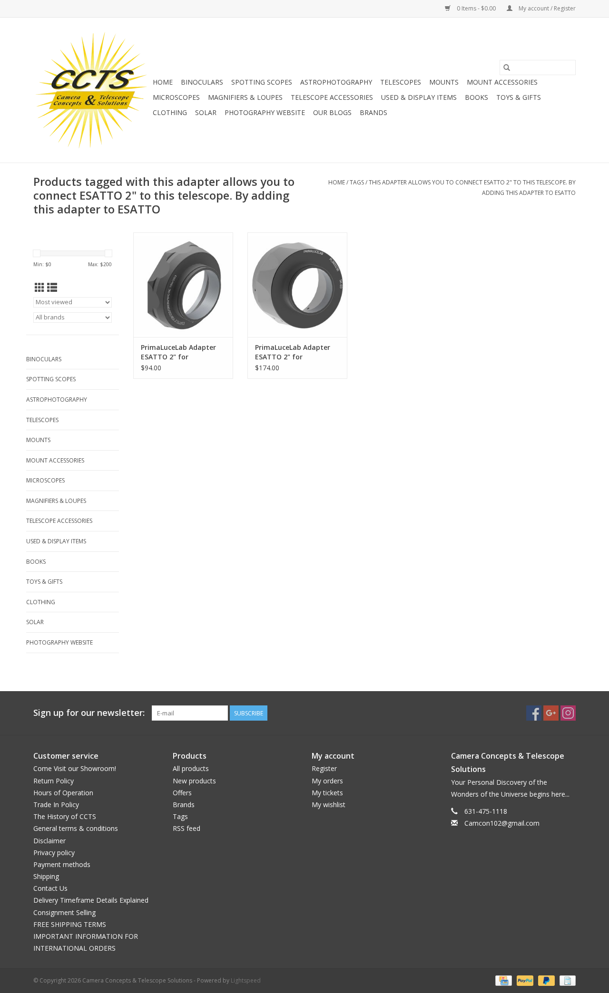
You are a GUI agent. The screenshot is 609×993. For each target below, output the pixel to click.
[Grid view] (40, 287)
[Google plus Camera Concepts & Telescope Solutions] (551, 713)
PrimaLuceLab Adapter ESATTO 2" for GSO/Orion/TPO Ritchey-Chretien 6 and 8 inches (181, 352)
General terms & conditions (75, 828)
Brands (373, 112)
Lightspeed (246, 980)
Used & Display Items (419, 97)
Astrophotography (336, 82)
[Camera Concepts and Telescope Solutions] (91, 90)
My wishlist (328, 804)
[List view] (52, 287)
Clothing (170, 112)
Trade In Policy (56, 804)
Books (476, 97)
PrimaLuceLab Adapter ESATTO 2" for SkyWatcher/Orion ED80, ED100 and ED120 (295, 352)
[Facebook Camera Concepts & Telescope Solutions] (533, 713)
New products (194, 780)
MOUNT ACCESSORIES (502, 82)
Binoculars (202, 82)
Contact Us (50, 888)
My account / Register (546, 8)
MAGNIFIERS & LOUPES (245, 97)
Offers (182, 792)
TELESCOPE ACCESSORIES (332, 97)
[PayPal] (524, 980)
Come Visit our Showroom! (74, 768)
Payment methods (61, 864)
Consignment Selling (64, 912)
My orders (327, 780)
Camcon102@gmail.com (502, 823)
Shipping (46, 876)
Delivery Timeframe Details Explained (90, 900)
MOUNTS (444, 82)
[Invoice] (566, 980)
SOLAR (205, 112)
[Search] (507, 67)
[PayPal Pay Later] (545, 980)
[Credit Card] (502, 980)
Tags (357, 182)
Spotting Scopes (261, 82)
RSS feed (186, 828)
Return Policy (53, 780)
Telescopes (400, 82)
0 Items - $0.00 (476, 8)
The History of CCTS (64, 816)
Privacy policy (54, 852)
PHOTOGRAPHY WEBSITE (265, 112)
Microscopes (176, 97)
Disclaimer (49, 840)
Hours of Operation (63, 792)
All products (191, 768)
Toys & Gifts (518, 97)
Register (324, 768)
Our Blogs (332, 112)
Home (163, 82)
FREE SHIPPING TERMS (69, 924)
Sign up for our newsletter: (89, 713)
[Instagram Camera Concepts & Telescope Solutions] (568, 713)
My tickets (327, 792)
